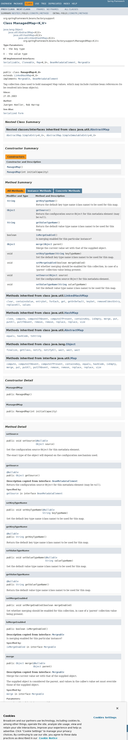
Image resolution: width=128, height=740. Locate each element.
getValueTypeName (46, 222)
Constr (34, 13)
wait (61, 350)
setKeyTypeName (45, 253)
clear (9, 301)
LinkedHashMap (22, 75)
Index (67, 4)
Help (74, 4)
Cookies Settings (105, 717)
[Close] (117, 708)
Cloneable (28, 62)
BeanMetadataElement (62, 62)
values (26, 304)
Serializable (11, 62)
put (115, 318)
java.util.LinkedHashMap (32, 38)
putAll (10, 322)
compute (20, 318)
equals (10, 336)
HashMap (71, 312)
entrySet (41, 301)
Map (39, 62)
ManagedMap (13, 167)
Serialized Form (13, 113)
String (11, 201)
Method (44, 13)
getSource (42, 210)
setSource (42, 275)
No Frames (52, 9)
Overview (6, 4)
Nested (16, 13)
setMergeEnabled (46, 262)
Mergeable (84, 62)
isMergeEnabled (45, 235)
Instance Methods (39, 191)
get (63, 301)
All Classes (71, 9)
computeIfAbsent (38, 318)
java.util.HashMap (23, 35)
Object (11, 210)
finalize (11, 350)
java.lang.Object (12, 29)
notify (37, 350)
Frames (40, 9)
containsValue (24, 301)
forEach (53, 301)
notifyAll (50, 350)
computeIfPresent (61, 318)
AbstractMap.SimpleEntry (21, 135)
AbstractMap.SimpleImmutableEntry (67, 135)
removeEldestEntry (108, 301)
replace (60, 322)
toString (35, 336)
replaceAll (13, 304)
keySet (90, 301)
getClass (25, 350)
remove (38, 322)
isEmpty (96, 318)
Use (37, 4)
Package (18, 4)
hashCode (22, 336)
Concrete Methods (68, 191)
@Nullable (42, 440)
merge (39, 244)
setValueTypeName (46, 284)
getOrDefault (76, 301)
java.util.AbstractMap (20, 32)
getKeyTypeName (45, 201)
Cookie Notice (48, 738)
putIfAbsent (24, 322)
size (82, 322)
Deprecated (55, 4)
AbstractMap (99, 129)
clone (9, 318)
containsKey (81, 318)
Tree (43, 4)
